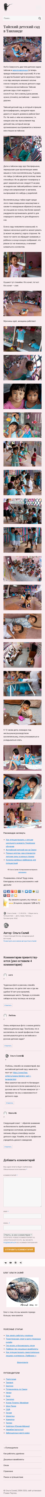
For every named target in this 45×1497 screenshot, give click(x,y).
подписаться (9, 1242)
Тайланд (28, 916)
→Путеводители (10, 1448)
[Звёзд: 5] (12, 903)
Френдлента (22, 1362)
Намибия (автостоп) (15, 1429)
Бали (8, 1396)
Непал (8, 1393)
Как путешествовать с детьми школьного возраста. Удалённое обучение (20, 843)
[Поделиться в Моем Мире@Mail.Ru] (19, 891)
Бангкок (9, 1386)
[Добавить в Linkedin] (30, 891)
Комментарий (10, 1175)
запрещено (22, 872)
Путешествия (8, 916)
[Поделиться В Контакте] (4, 891)
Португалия (11, 1379)
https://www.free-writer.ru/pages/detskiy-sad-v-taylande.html (18, 1076)
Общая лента (33, 913)
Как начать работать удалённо (19, 1335)
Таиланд (9, 1382)
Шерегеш (10, 1416)
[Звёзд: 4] (11, 903)
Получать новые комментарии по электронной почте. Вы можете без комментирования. (20, 1240)
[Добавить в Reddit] (12, 895)
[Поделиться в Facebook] (8, 891)
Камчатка (10, 1419)
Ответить (8, 1005)
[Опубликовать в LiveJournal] (22, 891)
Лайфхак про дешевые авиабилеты (22, 1349)
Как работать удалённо (13, 1453)
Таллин (9, 1423)
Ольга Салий (11, 913)
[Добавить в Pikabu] (33, 891)
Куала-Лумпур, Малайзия (17, 1403)
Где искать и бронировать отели (20, 1345)
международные (20, 70)
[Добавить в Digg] (37, 891)
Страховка (8, 1471)
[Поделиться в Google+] (12, 891)
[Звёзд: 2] (40, 900)
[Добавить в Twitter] (26, 891)
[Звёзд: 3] (9, 903)
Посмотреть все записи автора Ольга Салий (19, 941)
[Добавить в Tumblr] (4, 895)
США (8, 1409)
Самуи (22, 916)
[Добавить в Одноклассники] (15, 891)
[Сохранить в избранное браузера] (15, 895)
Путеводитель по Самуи (16, 1389)
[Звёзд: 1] (38, 900)
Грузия (9, 1413)
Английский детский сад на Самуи (21, 850)
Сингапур (10, 1399)
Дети (17, 916)
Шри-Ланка (11, 1406)
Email (6, 1223)
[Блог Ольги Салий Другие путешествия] (8, 7)
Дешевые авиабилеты (13, 1459)
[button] (39, 7)
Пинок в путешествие (13, 1477)
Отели (6, 1465)
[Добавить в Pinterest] (8, 895)
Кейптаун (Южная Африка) (18, 1426)
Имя (6, 1211)
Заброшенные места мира (18, 1433)
